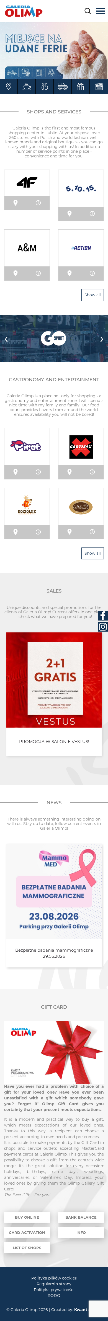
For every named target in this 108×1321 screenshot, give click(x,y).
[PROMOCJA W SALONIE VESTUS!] (54, 680)
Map (19, 202)
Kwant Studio (88, 1309)
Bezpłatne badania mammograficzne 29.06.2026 (54, 953)
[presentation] (6, 338)
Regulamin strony (54, 1283)
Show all (92, 294)
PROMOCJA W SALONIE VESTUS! (54, 741)
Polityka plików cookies (54, 1278)
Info (41, 202)
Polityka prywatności (54, 1289)
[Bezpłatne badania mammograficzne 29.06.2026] (54, 891)
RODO (54, 1295)
